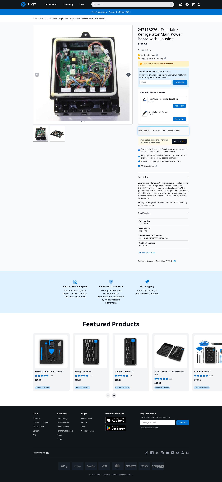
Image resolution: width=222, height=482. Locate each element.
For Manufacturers (65, 431)
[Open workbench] (180, 4)
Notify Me (180, 82)
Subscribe (182, 422)
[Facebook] (152, 452)
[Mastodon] (172, 452)
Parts (42, 18)
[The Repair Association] (187, 452)
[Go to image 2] (84, 121)
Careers (36, 431)
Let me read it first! (150, 427)
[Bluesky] (177, 453)
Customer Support (41, 422)
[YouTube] (167, 452)
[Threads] (182, 452)
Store (35, 18)
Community (62, 418)
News (59, 439)
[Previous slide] (108, 395)
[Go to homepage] (29, 4)
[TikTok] (146, 452)
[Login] (199, 4)
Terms (83, 426)
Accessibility (86, 418)
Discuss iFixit (38, 426)
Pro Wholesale (63, 422)
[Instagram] (162, 452)
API (34, 435)
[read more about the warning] (174, 261)
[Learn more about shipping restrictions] (157, 55)
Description (143, 177)
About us (37, 418)
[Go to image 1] (81, 121)
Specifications (144, 213)
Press (59, 435)
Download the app (114, 413)
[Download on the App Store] (115, 420)
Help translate (39, 453)
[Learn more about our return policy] (156, 166)
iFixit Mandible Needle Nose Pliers (163, 99)
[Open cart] (193, 4)
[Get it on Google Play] (115, 428)
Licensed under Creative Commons (118, 474)
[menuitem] (50, 4)
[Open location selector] (187, 4)
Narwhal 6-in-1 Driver (158, 112)
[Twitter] (157, 452)
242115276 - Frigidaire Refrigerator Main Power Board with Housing (77, 18)
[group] (37, 75)
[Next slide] (114, 395)
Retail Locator (63, 426)
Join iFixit (179, 141)
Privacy (84, 422)
